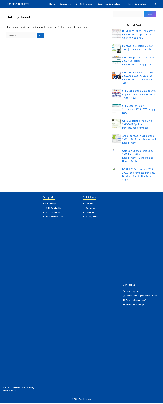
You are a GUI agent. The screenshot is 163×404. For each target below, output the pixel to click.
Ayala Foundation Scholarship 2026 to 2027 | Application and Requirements (139, 139)
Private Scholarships (137, 4)
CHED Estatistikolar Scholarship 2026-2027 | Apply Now (138, 109)
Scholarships (65, 4)
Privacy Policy (92, 216)
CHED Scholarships (84, 4)
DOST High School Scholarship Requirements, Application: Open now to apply (138, 34)
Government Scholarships (108, 4)
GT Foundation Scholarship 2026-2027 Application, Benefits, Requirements (137, 124)
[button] (155, 4)
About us (89, 203)
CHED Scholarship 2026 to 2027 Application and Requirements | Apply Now (139, 94)
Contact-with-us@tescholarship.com (141, 295)
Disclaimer (90, 212)
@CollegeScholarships (135, 304)
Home (52, 4)
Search (150, 14)
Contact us (90, 208)
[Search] (40, 35)
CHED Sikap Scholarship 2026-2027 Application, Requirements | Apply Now (138, 61)
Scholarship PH (132, 291)
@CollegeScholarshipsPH (136, 300)
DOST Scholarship (53, 212)
